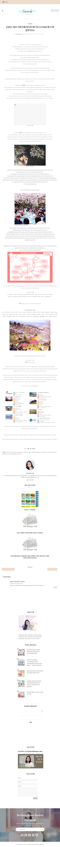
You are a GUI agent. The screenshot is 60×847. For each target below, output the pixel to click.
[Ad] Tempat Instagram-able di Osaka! (30, 532)
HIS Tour (30, 23)
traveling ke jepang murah (15, 453)
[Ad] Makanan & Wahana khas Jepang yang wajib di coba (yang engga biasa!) (30, 557)
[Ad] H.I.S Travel (29, 509)
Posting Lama (52, 569)
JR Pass (42, 316)
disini (54, 435)
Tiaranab (28, 844)
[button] (6, 2)
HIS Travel (12, 379)
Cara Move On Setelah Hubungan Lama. (30, 751)
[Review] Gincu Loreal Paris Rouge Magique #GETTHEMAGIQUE (33, 651)
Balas (55, 587)
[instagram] (30, 835)
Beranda (30, 567)
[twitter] (26, 835)
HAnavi (28, 377)
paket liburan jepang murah (42, 452)
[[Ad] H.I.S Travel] (30, 499)
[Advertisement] (26, 733)
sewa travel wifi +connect (17, 581)
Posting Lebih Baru (8, 569)
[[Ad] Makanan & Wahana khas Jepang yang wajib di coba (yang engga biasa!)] (30, 545)
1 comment (41, 34)
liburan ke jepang (18, 452)
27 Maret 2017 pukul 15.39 (16, 583)
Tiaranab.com (19, 34)
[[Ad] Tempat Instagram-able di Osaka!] (30, 522)
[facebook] (22, 835)
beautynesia (30, 51)
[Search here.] (2, 10)
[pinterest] (33, 835)
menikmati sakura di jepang (29, 452)
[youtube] (37, 835)
